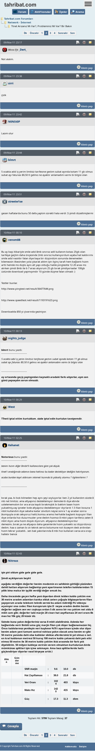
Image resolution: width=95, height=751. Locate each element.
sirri (10, 83)
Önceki (34, 33)
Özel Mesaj (90, 42)
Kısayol (78, 42)
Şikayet (84, 42)
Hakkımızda (70, 746)
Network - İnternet (19, 22)
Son (72, 33)
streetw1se (15, 201)
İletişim (83, 746)
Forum (22, 11)
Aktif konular (43, 11)
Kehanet (13, 445)
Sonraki (62, 33)
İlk (25, 33)
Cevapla (13, 726)
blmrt (12, 160)
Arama (80, 11)
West (11, 407)
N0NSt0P (14, 121)
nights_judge (17, 338)
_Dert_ (23, 50)
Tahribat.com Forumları (18, 18)
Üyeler (63, 11)
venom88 (14, 240)
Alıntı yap (86, 68)
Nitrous (13, 561)
